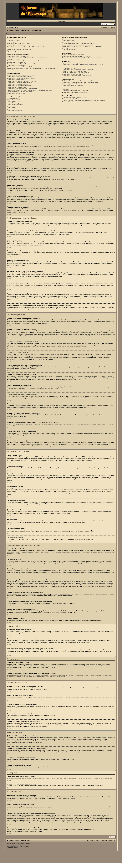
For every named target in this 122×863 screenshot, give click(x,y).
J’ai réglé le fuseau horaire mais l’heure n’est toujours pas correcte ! (23, 60)
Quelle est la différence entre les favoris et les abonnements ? (77, 81)
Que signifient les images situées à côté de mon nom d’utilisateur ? (23, 63)
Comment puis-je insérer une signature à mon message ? (21, 78)
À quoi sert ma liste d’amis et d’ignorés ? (72, 63)
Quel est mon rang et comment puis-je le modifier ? (19, 67)
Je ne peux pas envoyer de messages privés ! (73, 54)
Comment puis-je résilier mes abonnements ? (73, 85)
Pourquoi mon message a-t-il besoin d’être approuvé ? (20, 91)
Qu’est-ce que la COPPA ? (13, 40)
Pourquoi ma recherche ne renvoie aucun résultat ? (74, 71)
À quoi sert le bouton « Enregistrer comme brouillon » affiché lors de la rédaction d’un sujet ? (29, 90)
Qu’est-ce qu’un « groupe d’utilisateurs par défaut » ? (75, 48)
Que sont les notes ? (12, 107)
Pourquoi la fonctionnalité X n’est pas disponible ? (74, 99)
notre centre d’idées (98, 806)
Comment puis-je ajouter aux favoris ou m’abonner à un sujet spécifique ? (80, 82)
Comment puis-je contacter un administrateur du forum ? (75, 102)
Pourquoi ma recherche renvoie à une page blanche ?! (75, 72)
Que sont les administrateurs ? (69, 39)
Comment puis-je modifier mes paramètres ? (18, 56)
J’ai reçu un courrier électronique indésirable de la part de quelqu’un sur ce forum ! (82, 57)
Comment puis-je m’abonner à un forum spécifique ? (75, 84)
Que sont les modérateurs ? (68, 40)
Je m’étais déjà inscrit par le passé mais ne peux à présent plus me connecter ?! (26, 46)
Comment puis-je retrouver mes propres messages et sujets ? (77, 75)
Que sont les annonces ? (13, 106)
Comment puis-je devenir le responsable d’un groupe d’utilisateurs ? (78, 45)
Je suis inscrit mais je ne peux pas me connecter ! (19, 43)
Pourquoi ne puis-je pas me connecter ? (16, 45)
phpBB (14, 843)
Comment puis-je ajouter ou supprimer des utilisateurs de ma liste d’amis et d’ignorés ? (83, 64)
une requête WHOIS (49, 817)
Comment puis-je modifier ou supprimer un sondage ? (20, 82)
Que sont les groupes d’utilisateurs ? (71, 42)
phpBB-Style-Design (25, 846)
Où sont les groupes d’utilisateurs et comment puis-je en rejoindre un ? (79, 43)
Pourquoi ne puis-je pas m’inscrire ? (16, 42)
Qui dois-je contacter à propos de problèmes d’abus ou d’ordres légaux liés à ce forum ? (83, 100)
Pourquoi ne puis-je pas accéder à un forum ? (18, 84)
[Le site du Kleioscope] (61, 10)
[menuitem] (16, 27)
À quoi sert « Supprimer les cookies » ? (16, 51)
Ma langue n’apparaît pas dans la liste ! (16, 62)
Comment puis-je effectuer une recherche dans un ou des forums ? (78, 69)
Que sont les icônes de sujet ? (14, 110)
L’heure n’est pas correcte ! (13, 59)
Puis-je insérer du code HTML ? (14, 100)
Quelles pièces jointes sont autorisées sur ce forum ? (75, 90)
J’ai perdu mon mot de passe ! (14, 48)
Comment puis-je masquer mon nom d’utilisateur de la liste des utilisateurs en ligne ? (27, 57)
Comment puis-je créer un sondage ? (16, 79)
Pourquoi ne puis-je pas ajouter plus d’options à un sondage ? (22, 81)
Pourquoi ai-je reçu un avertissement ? (16, 87)
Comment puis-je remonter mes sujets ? (16, 93)
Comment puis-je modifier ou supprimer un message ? (20, 76)
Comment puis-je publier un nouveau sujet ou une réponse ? (22, 75)
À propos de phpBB (63, 798)
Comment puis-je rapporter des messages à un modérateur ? (22, 88)
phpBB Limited (48, 796)
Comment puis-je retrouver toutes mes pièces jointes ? (75, 92)
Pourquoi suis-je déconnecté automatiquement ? (19, 49)
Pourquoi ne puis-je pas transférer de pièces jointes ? (20, 85)
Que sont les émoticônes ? (13, 101)
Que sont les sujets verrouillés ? (15, 109)
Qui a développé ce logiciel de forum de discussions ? (75, 97)
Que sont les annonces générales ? (15, 104)
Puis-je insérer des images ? (14, 103)
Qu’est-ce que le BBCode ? (13, 98)
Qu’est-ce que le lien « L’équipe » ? (70, 49)
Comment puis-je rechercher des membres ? (73, 74)
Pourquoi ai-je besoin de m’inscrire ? (16, 39)
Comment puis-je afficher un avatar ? (16, 65)
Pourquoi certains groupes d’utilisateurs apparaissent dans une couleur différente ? (82, 46)
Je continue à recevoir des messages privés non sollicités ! (76, 56)
